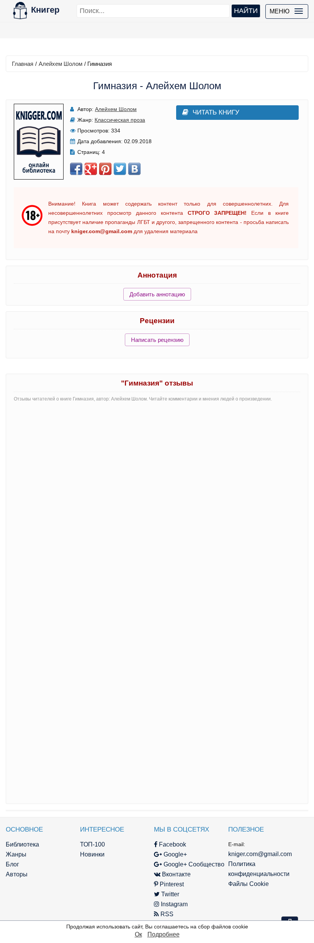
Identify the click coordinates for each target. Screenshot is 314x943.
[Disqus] (157, 504)
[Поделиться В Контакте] (134, 169)
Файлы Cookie (248, 884)
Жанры (16, 854)
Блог (12, 864)
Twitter (169, 894)
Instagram (173, 904)
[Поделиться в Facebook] (76, 169)
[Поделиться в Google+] (91, 169)
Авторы (17, 874)
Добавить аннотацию (157, 294)
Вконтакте (175, 874)
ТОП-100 (92, 844)
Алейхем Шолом (60, 63)
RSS (166, 914)
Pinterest (171, 884)
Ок (138, 934)
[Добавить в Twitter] (120, 169)
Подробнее (163, 934)
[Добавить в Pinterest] (105, 169)
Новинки (92, 854)
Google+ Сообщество (193, 864)
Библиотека (22, 844)
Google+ (174, 854)
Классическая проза (120, 120)
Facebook (171, 844)
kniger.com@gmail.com (260, 854)
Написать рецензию (157, 340)
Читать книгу (216, 112)
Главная (22, 63)
